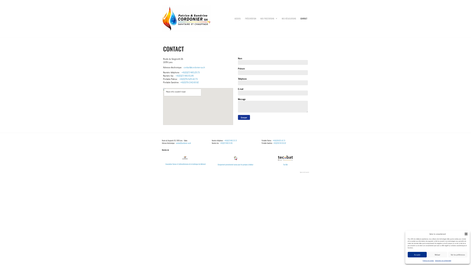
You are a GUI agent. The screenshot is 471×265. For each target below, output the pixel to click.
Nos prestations (267, 18)
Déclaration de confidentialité (443, 260)
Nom (240, 58)
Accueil (238, 18)
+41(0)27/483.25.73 (190, 72)
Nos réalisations (289, 18)
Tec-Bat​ (285, 164)
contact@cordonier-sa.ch (194, 67)
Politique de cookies (428, 260)
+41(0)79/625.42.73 (188, 79)
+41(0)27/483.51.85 (185, 75)
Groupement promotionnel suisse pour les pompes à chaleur (235, 164)
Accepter (417, 254)
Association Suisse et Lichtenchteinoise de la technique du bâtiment (185, 164)
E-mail (240, 89)
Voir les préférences (458, 254)
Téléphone (242, 79)
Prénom (241, 68)
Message (242, 99)
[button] (466, 234)
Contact (303, 18)
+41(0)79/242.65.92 (189, 82)
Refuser (437, 254)
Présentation (250, 18)
